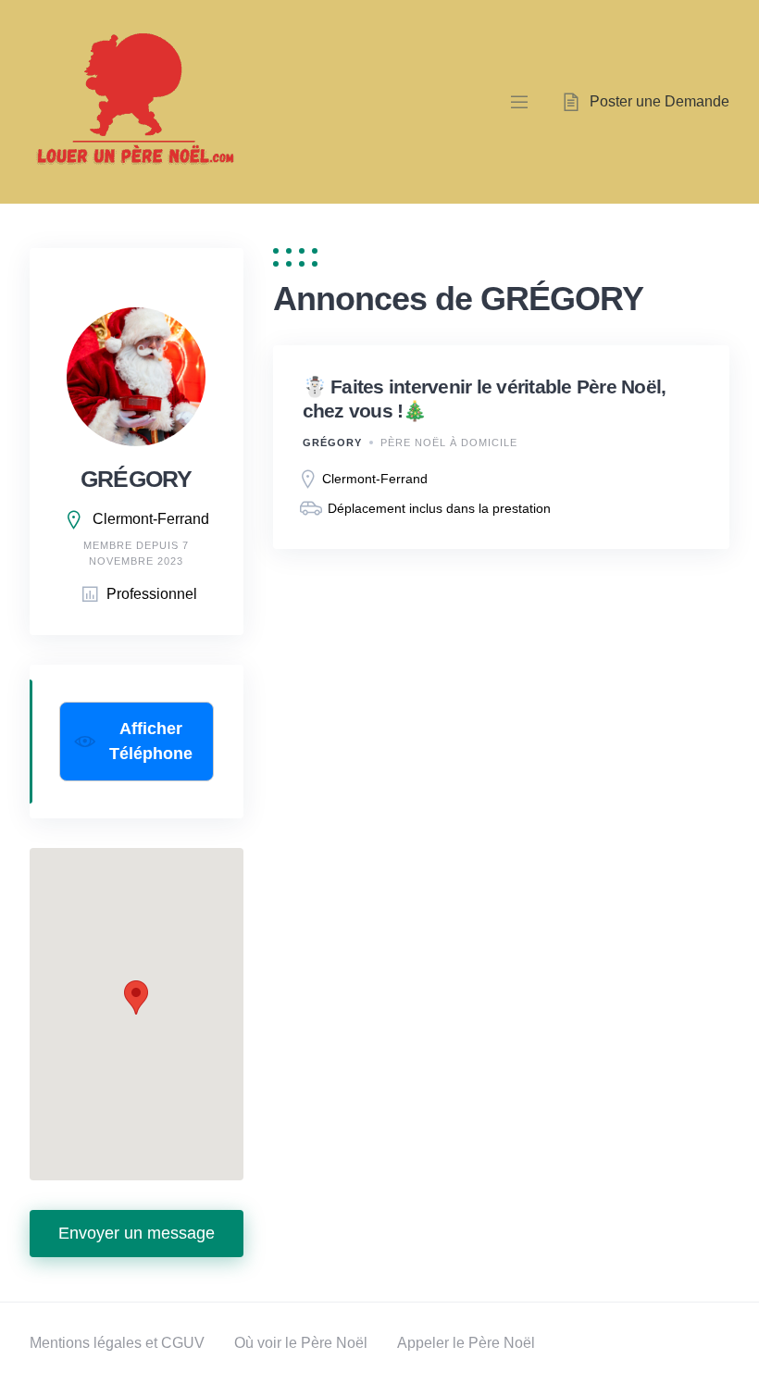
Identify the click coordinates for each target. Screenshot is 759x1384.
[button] (136, 997)
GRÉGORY (332, 442)
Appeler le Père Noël (466, 1343)
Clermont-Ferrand (151, 519)
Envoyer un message (136, 1233)
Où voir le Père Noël (300, 1343)
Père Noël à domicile (448, 442)
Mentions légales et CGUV (117, 1343)
